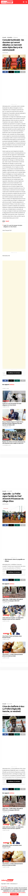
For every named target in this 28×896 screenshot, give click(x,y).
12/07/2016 (5, 52)
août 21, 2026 (6, 639)
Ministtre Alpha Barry (9, 375)
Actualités (9, 37)
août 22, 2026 (6, 602)
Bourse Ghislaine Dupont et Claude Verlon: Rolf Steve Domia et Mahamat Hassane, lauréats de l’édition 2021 (12, 423)
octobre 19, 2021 (7, 445)
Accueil (4, 37)
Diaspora (15, 37)
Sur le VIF (9, 491)
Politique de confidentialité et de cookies (13, 892)
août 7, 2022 (6, 388)
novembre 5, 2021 (7, 426)
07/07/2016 (5, 714)
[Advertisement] (14, 19)
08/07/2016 (5, 504)
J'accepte (14, 894)
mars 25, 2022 (6, 406)
